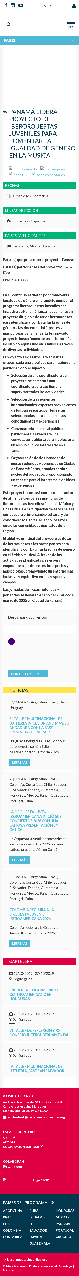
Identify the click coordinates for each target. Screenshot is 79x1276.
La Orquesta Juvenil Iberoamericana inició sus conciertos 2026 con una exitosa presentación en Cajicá (35, 821)
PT (51, 6)
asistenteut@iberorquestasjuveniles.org (36, 1117)
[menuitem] (39, 40)
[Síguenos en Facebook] (6, 5)
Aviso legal (66, 1266)
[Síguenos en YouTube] (20, 5)
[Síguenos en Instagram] (13, 5)
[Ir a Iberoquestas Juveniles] (39, 22)
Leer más (20, 762)
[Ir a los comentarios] (48, 174)
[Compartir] (23, 168)
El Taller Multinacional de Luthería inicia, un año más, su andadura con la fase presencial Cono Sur (39, 725)
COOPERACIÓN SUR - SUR (21, 1146)
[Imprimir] (53, 168)
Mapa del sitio (12, 1270)
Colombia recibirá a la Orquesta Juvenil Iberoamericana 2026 (31, 914)
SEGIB (7, 1138)
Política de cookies (15, 1266)
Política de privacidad (43, 1266)
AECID (7, 1142)
